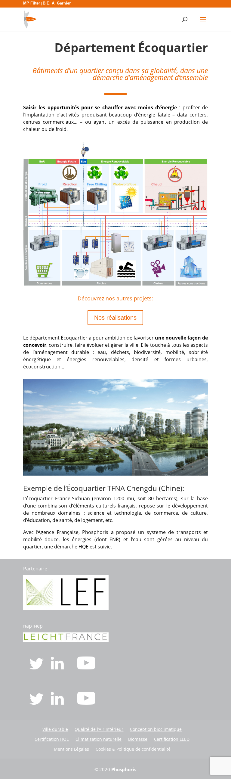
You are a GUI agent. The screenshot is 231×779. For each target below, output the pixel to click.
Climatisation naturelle (98, 739)
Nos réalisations (115, 317)
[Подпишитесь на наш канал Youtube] (86, 703)
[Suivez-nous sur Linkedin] (58, 667)
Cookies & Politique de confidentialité (133, 749)
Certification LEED (171, 739)
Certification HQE (52, 739)
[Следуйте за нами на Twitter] (37, 703)
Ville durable (55, 729)
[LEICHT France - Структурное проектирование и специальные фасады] (66, 640)
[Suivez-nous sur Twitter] (37, 667)
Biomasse (137, 739)
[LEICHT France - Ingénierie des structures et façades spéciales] (66, 608)
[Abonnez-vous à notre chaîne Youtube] (86, 667)
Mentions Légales (71, 749)
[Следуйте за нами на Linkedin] (58, 703)
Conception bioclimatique (156, 729)
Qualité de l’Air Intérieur (99, 729)
